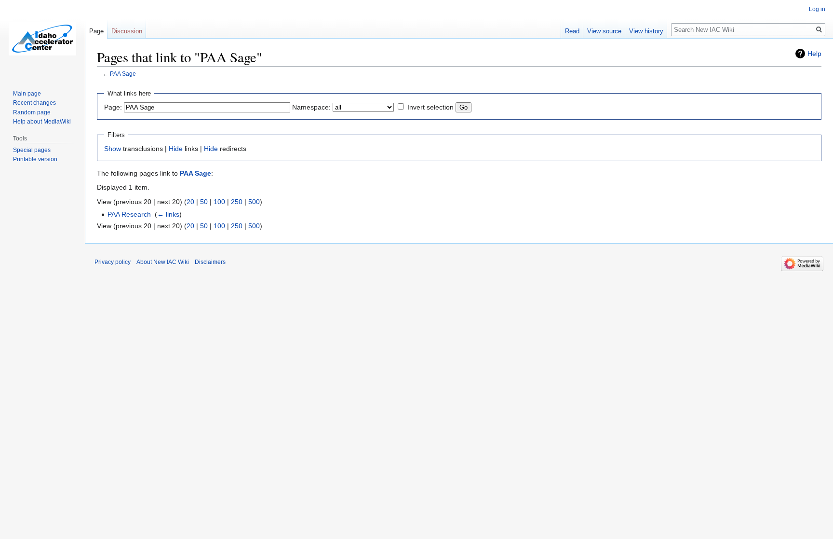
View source (604, 31)
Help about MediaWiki (42, 121)
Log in (817, 9)
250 (236, 202)
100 (219, 202)
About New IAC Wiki (162, 262)
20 (190, 202)
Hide (176, 148)
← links (168, 214)
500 (254, 202)
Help (814, 53)
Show (112, 148)
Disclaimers (210, 262)
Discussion (126, 31)
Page (96, 31)
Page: (113, 107)
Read (572, 31)
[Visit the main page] (42, 38)
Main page (27, 93)
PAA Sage (123, 73)
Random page (32, 112)
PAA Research (129, 214)
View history (646, 31)
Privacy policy (112, 262)
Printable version (35, 159)
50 (204, 202)
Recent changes (34, 102)
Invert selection (430, 107)
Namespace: (311, 107)
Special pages (32, 150)
